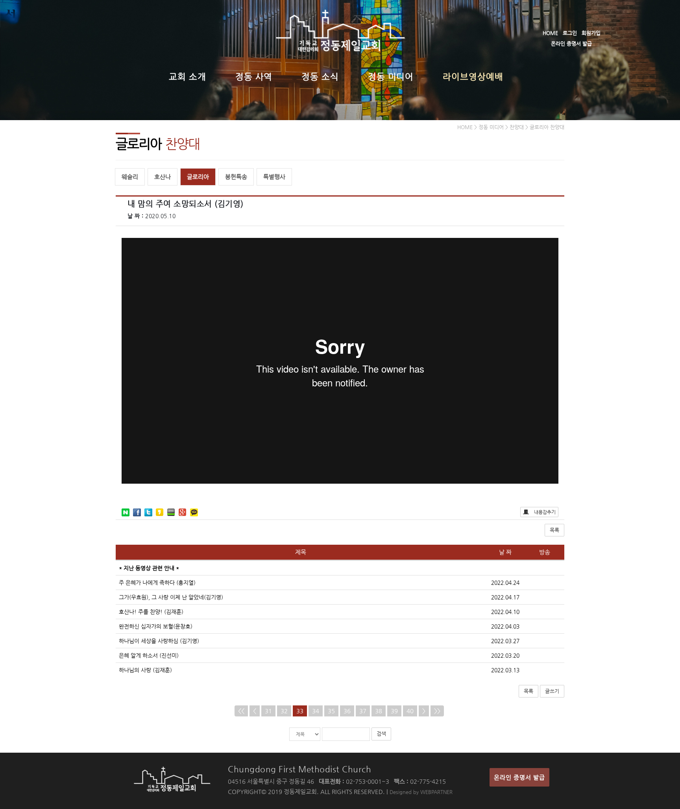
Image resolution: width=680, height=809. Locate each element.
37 (362, 710)
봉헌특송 (236, 176)
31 (268, 710)
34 (315, 710)
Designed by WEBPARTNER (421, 792)
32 (284, 710)
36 (347, 710)
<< (241, 710)
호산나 (162, 176)
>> (437, 710)
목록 (554, 530)
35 (331, 710)
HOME (550, 33)
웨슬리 (130, 176)
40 (410, 710)
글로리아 (198, 176)
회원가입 (591, 33)
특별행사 (274, 176)
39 (394, 710)
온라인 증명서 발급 (571, 43)
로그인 (570, 33)
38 (378, 710)
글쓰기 (552, 691)
